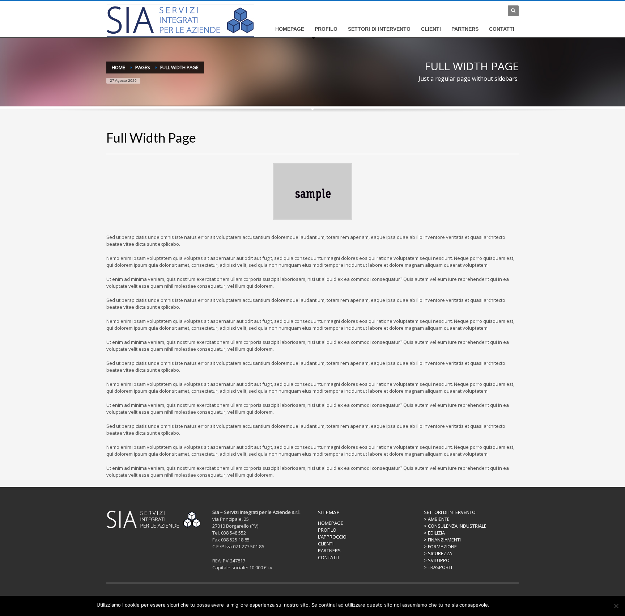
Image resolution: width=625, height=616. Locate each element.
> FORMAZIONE (440, 546)
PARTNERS (329, 550)
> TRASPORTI (438, 567)
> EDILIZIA (434, 532)
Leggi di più (516, 605)
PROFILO (327, 530)
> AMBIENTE (437, 519)
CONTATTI (328, 557)
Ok (496, 605)
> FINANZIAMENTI (442, 539)
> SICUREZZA (438, 553)
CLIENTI (325, 543)
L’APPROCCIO (332, 536)
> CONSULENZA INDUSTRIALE (455, 526)
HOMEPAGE (330, 523)
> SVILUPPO (437, 560)
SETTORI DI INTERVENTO (450, 512)
